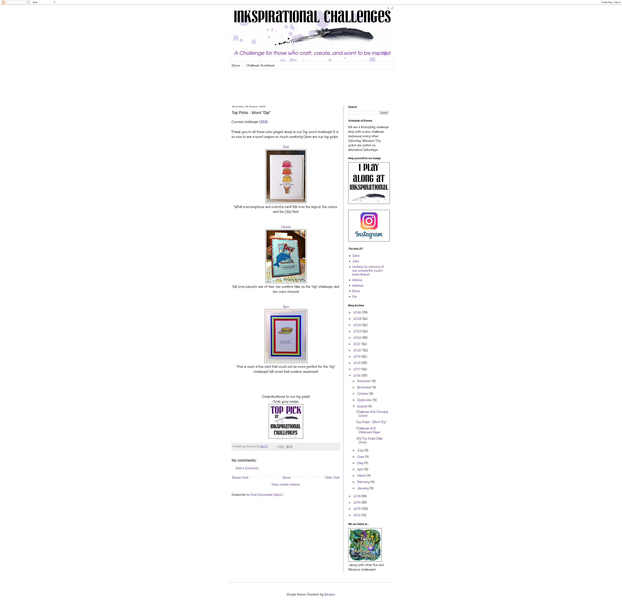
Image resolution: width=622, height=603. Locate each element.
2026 (357, 312)
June (361, 457)
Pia (354, 296)
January (363, 488)
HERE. (263, 122)
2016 (357, 375)
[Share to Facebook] (288, 446)
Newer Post (240, 477)
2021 (357, 344)
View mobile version (286, 484)
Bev (286, 307)
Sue (286, 147)
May (360, 463)
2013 (357, 509)
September (365, 400)
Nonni (356, 291)
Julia (355, 261)
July (360, 450)
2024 (357, 325)
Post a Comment (247, 468)
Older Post (332, 477)
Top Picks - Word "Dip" (371, 422)
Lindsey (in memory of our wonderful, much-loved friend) (368, 270)
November (364, 387)
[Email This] (278, 446)
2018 (357, 363)
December (364, 381)
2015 (357, 496)
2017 (357, 369)
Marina (357, 280)
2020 (358, 350)
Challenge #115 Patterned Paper (368, 430)
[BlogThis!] (281, 446)
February (364, 482)
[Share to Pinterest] (291, 446)
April (360, 469)
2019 (357, 356)
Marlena (357, 285)
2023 (357, 331)
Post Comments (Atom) (267, 495)
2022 (357, 338)
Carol (355, 256)
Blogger (329, 594)
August (362, 406)
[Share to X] (285, 446)
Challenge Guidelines (261, 65)
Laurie (286, 227)
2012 (357, 515)
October (363, 394)
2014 (357, 502)
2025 (357, 319)
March (362, 476)
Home (236, 65)
